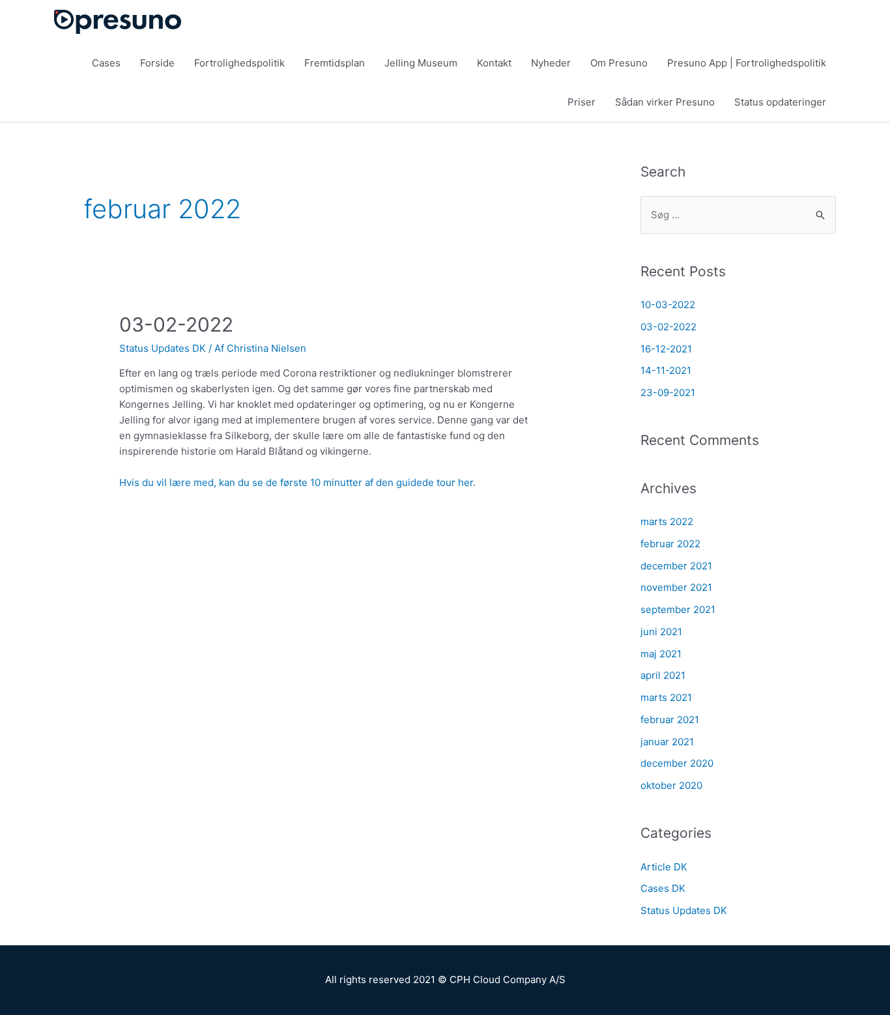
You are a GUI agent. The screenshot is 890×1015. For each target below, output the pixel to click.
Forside (157, 63)
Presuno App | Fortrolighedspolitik (746, 63)
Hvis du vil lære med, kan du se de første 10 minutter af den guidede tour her (296, 482)
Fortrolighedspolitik (239, 63)
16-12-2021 (666, 349)
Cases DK (662, 888)
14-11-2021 (665, 370)
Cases (106, 63)
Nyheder (551, 63)
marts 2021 (666, 697)
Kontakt (494, 63)
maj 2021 (661, 654)
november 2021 (676, 587)
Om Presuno (619, 63)
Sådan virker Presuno (665, 102)
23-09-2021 (667, 392)
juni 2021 (661, 631)
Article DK (663, 867)
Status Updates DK (162, 348)
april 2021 (662, 675)
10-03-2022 (667, 304)
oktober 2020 (671, 785)
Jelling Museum (420, 63)
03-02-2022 (176, 324)
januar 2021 (667, 742)
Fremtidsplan (334, 63)
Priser (581, 102)
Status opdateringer (780, 102)
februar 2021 (669, 719)
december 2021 (676, 566)
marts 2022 (666, 521)
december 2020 (676, 763)
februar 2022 (670, 543)
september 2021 (677, 609)
